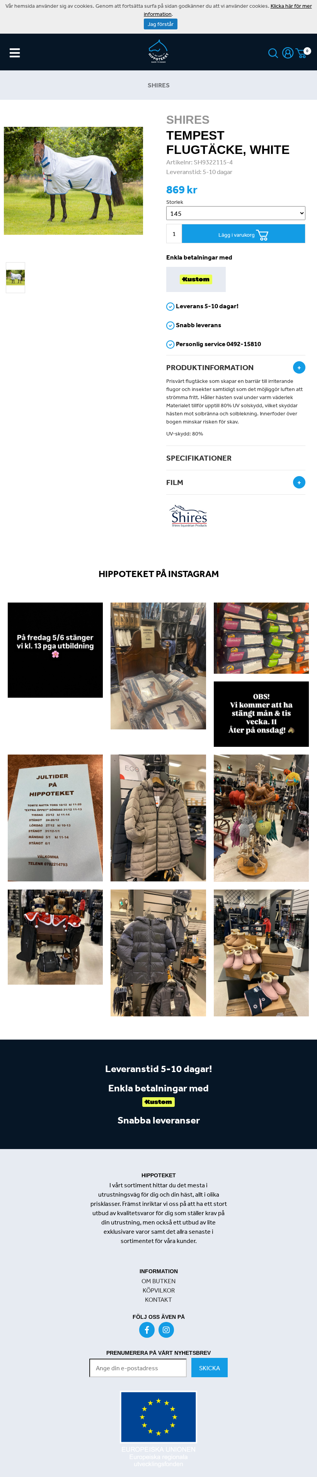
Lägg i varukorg (237, 234)
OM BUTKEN (158, 1281)
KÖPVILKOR (159, 1290)
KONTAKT (158, 1299)
